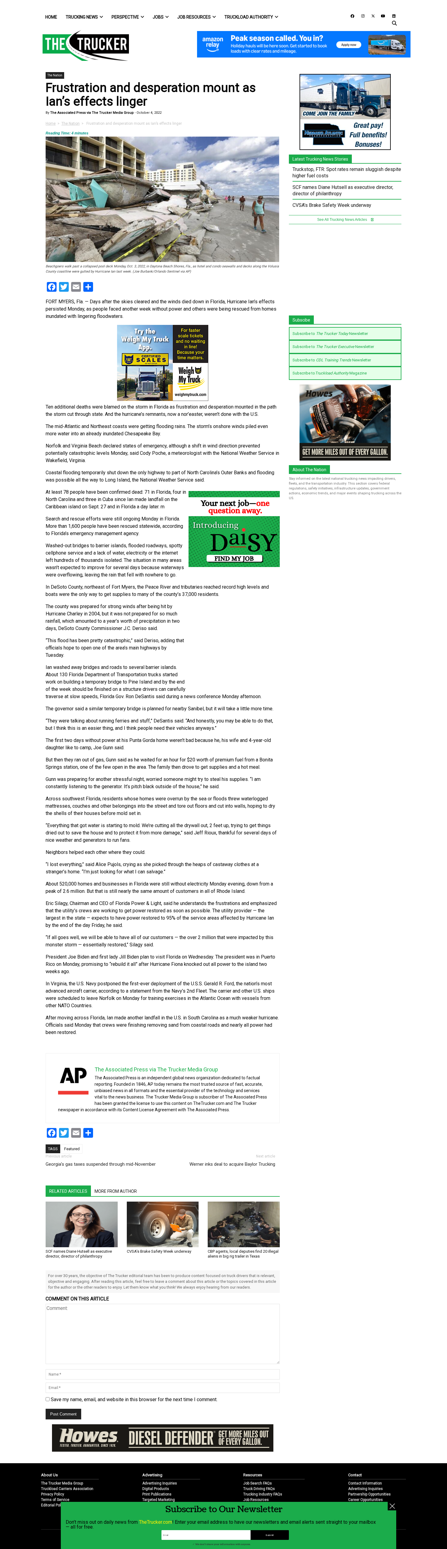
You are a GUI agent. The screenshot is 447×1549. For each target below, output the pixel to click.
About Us (49, 1475)
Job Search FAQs (257, 1483)
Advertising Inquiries (159, 1483)
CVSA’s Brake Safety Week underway (159, 1251)
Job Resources (194, 17)
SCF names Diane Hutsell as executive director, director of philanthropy (79, 1253)
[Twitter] (371, 16)
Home (51, 17)
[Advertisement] (234, 643)
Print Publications (157, 1494)
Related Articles (68, 1191)
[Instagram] (360, 16)
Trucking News (82, 17)
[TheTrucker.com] (82, 45)
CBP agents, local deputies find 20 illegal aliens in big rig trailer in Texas (243, 1253)
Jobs (158, 17)
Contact (355, 1475)
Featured (72, 1149)
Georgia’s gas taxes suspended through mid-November (101, 1164)
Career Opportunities (365, 1500)
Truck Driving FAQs (259, 1489)
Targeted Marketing (158, 1500)
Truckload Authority (248, 17)
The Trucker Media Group (62, 1483)
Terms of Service (55, 1500)
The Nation (54, 75)
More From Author (116, 1191)
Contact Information (365, 1483)
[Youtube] (381, 16)
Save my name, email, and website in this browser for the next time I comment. (134, 1399)
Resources (252, 1475)
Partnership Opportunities (369, 1494)
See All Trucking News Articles (342, 220)
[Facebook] (350, 16)
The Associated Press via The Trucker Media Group (91, 113)
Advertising (152, 1475)
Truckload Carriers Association (67, 1489)
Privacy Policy (52, 1494)
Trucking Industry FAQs (262, 1494)
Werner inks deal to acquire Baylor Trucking (232, 1164)
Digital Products (155, 1489)
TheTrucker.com (155, 1522)
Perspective (125, 17)
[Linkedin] (391, 16)
